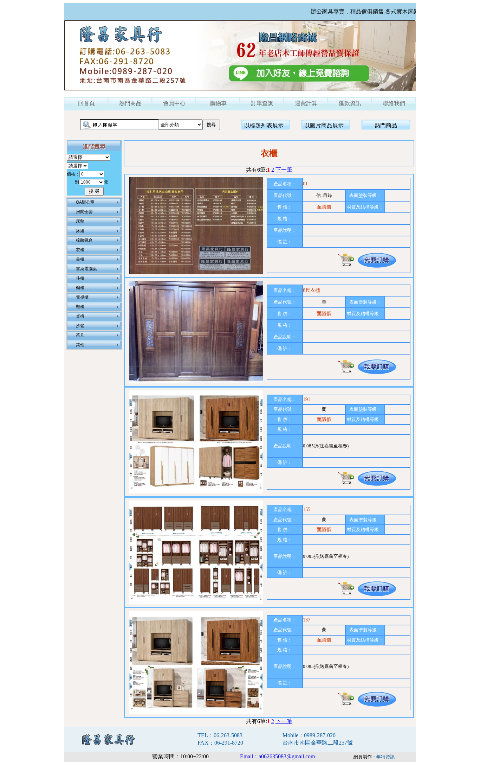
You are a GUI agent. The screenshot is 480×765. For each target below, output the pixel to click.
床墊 (80, 221)
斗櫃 (80, 278)
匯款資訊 (350, 103)
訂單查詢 (262, 103)
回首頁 (86, 103)
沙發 (80, 325)
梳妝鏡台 (84, 240)
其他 (80, 344)
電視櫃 (82, 297)
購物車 (218, 103)
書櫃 (80, 259)
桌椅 (80, 316)
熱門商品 (130, 103)
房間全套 (84, 211)
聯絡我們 (394, 103)
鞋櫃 (80, 306)
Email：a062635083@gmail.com (277, 756)
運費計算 (306, 103)
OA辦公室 (85, 202)
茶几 (80, 335)
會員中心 (174, 103)
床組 (80, 230)
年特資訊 (385, 756)
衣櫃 (80, 249)
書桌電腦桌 (86, 268)
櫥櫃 (80, 287)
